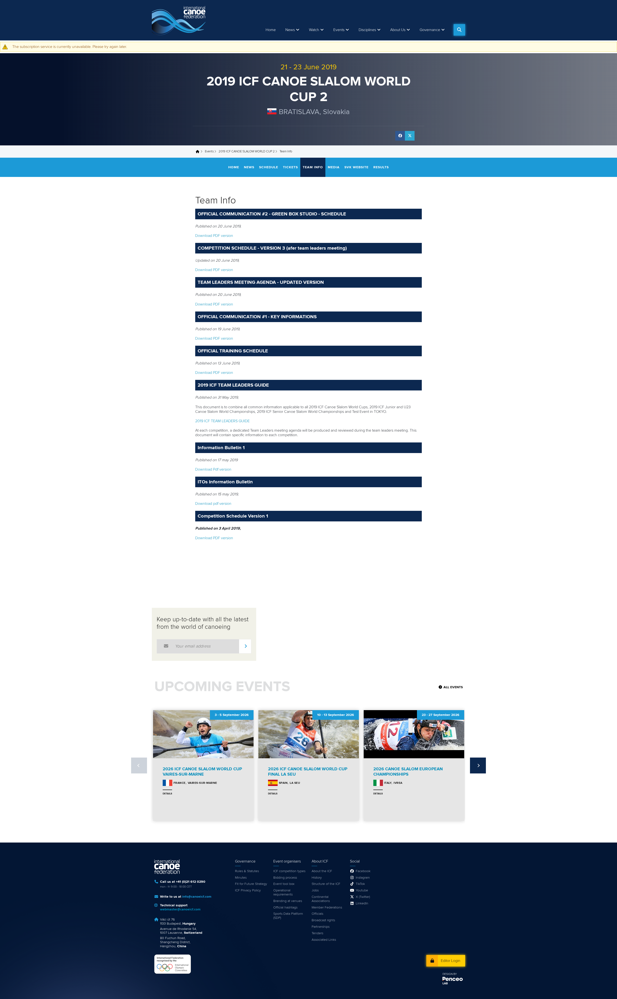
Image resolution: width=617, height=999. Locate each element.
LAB (445, 983)
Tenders (317, 933)
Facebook (363, 871)
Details (167, 793)
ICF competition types (289, 871)
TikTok (360, 884)
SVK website (356, 167)
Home (271, 30)
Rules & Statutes (247, 871)
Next (478, 765)
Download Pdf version (213, 469)
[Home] (179, 20)
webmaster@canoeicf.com (180, 909)
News (290, 30)
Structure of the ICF (326, 884)
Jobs (315, 890)
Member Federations (327, 907)
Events (209, 151)
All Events (453, 687)
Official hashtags (285, 907)
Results (381, 167)
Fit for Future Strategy (251, 884)
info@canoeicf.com (196, 896)
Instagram (363, 877)
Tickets (290, 167)
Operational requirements (283, 892)
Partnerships (320, 926)
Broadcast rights (323, 920)
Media (334, 167)
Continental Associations (321, 899)
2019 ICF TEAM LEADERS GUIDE (222, 421)
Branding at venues (287, 901)
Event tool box (284, 884)
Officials (317, 913)
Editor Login (450, 961)
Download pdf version (213, 504)
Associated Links (324, 939)
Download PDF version (214, 236)
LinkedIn (362, 903)
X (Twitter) (363, 897)
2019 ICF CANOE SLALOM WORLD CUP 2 (247, 151)
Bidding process (285, 877)
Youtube (362, 890)
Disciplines (367, 30)
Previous (139, 765)
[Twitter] (410, 136)
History (317, 877)
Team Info (313, 167)
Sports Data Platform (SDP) (288, 916)
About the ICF (322, 871)
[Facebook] (400, 136)
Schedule (268, 167)
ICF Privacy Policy (248, 890)
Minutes (241, 877)
